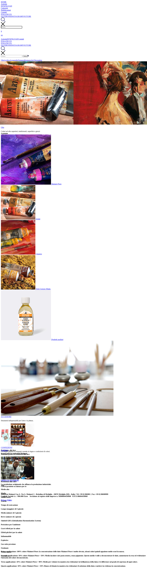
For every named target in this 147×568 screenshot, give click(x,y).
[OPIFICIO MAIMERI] (17, 479)
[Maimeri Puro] (26, 184)
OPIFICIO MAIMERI (10, 480)
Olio (2, 60)
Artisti (38, 219)
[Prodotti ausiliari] (26, 339)
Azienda (4, 4)
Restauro (27, 60)
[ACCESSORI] (57, 415)
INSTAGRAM (16, 16)
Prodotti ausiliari (57, 339)
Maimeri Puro (56, 184)
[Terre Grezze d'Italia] (18, 289)
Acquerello (14, 60)
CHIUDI (4, 450)
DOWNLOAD (6, 6)
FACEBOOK (6, 16)
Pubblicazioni (6, 10)
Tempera (21, 60)
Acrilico (7, 60)
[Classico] (18, 254)
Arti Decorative (36, 60)
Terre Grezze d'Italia (43, 289)
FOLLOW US (6, 14)
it (1, 31)
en (2, 35)
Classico (39, 254)
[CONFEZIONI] (17, 446)
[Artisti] (18, 219)
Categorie (4, 8)
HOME (3, 2)
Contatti (4, 12)
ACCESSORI (6, 417)
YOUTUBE (26, 16)
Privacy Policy (6, 500)
